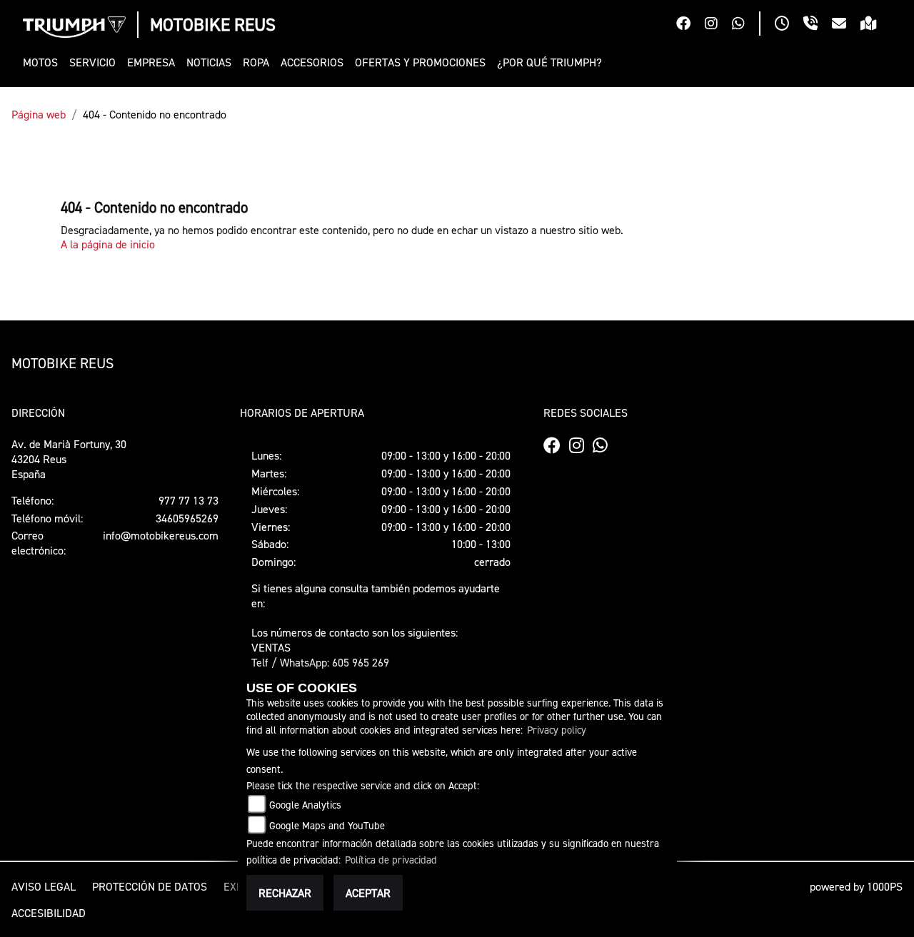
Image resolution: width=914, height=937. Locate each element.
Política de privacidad (391, 860)
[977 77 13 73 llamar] (817, 25)
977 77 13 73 (189, 500)
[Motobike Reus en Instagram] (718, 25)
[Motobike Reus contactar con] (846, 25)
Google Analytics (305, 805)
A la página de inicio (108, 244)
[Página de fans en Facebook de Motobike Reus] (690, 25)
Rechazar (284, 893)
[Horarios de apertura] (789, 25)
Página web (38, 114)
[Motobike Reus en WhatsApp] (745, 25)
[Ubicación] (875, 25)
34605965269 (187, 518)
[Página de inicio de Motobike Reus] (74, 27)
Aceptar (368, 893)
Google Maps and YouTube (327, 825)
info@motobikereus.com (161, 535)
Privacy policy (556, 730)
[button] (43, 62)
